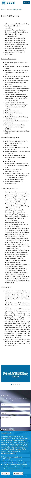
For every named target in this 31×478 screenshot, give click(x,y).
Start (2, 9)
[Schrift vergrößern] (11, 3)
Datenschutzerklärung (8, 453)
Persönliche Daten (16, 9)
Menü (26, 2)
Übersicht (6, 459)
